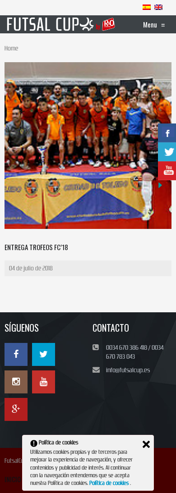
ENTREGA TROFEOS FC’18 (36, 247)
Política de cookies (109, 483)
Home (11, 48)
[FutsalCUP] (61, 24)
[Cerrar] (146, 444)
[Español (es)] (147, 6)
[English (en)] (158, 6)
